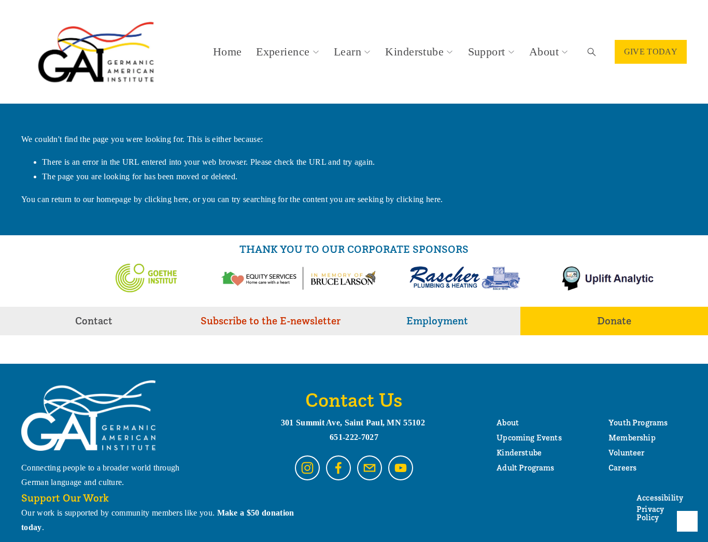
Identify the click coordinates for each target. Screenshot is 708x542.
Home (227, 51)
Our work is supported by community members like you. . (157, 520)
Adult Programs (525, 468)
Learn (347, 51)
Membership (632, 438)
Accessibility (659, 498)
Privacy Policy (650, 513)
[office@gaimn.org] (369, 467)
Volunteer (626, 453)
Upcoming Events (529, 438)
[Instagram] (307, 467)
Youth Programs (638, 423)
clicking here (167, 199)
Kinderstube (414, 51)
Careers (622, 468)
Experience (282, 51)
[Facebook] (338, 467)
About (544, 51)
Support (486, 51)
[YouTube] (400, 467)
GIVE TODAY (650, 51)
